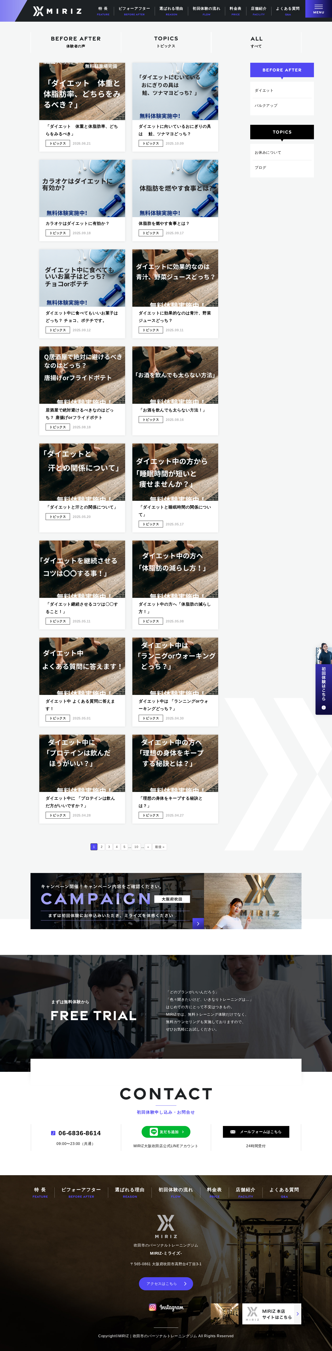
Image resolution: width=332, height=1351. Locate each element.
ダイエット (264, 90)
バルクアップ (266, 105)
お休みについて (268, 152)
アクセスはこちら (162, 1284)
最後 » (160, 847)
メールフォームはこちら (261, 1132)
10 (136, 847)
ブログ (260, 167)
